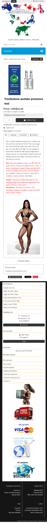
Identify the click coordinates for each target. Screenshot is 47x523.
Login (13, 1)
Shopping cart (25, 316)
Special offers (16, 495)
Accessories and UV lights (11, 301)
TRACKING (35, 40)
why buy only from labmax (24, 351)
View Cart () (38, 1)
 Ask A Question (15, 277)
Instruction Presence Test (34, 508)
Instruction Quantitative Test (34, 510)
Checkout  (37, 59)
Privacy (18, 510)
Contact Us (6, 381)
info (6, 135)
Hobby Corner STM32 (10, 304)
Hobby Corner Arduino (10, 307)
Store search (7, 364)
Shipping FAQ (38, 490)
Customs (17, 508)
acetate (15, 271)
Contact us (17, 490)
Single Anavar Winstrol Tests (12, 298)
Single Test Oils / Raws (17, 59)
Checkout (24, 325)
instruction (13, 135)
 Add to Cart (30, 120)
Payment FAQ (38, 492)
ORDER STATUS (25, 40)
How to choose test (36, 512)
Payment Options (8, 367)
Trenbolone (8, 271)
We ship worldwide (14, 512)
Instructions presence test (11, 377)
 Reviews (33, 135)
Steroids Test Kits (9, 288)
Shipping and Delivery (10, 371)
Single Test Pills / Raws (10, 294)
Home (6, 59)
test (25, 271)
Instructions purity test (10, 374)
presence (21, 271)
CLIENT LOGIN (13, 40)
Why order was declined (35, 495)
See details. (29, 176)
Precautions (23, 135)
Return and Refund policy (12, 492)
